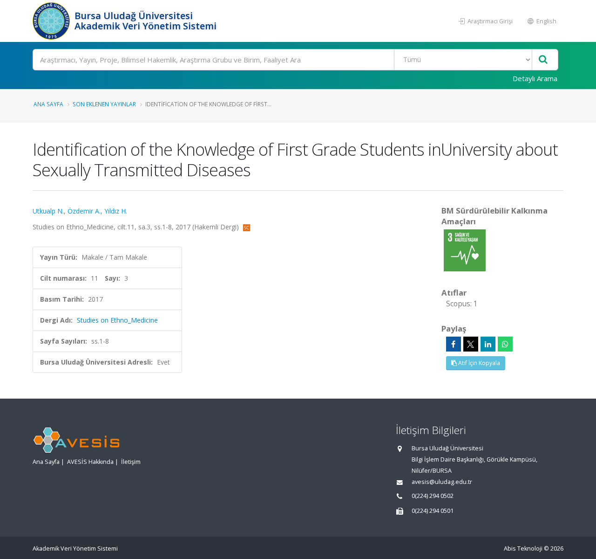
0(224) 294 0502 (433, 496)
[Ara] (543, 59)
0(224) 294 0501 (433, 511)
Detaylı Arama (535, 78)
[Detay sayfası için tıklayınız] (464, 249)
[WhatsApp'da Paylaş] (505, 344)
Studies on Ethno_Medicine (117, 320)
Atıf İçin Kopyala (478, 363)
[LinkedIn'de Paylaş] (488, 344)
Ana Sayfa (48, 104)
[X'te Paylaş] (470, 344)
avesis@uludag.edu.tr (442, 482)
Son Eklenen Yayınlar (104, 104)
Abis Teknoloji (523, 548)
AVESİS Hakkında (90, 462)
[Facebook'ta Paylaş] (453, 344)
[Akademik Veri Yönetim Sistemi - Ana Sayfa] (52, 21)
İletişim (131, 462)
